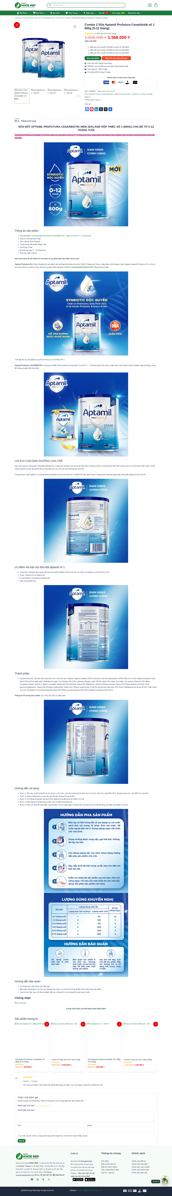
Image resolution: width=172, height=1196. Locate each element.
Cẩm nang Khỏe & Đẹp (110, 1170)
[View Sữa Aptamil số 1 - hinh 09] (55, 96)
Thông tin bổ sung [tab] (28, 121)
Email (90, 1125)
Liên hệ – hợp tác (107, 1173)
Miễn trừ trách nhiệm (109, 1167)
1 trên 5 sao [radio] (38, 1106)
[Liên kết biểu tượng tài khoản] (150, 5)
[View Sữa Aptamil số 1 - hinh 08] (71, 96)
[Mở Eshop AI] (165, 1180)
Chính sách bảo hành (140, 1164)
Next (78, 96)
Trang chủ (18, 18)
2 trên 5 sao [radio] (40, 1106)
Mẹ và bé (38, 18)
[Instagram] (37, 1179)
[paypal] (135, 1191)
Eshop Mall (81, 1190)
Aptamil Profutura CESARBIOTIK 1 (51, 360)
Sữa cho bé (60, 18)
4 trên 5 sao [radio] (45, 1106)
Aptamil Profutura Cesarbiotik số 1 (101, 94)
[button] (28, 13)
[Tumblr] (43, 1179)
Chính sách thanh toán (140, 1170)
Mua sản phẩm (93, 58)
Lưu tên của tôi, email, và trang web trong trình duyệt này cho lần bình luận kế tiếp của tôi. (54, 1136)
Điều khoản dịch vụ (108, 1164)
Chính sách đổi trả (139, 1161)
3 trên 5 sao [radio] (43, 1106)
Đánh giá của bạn (27, 1105)
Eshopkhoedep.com (94, 1190)
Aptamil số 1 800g (139, 94)
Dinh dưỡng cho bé (48, 18)
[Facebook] (32, 1179)
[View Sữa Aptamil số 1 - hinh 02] (38, 96)
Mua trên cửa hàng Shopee (116, 58)
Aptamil (98, 100)
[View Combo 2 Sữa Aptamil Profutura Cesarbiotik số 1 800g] (22, 96)
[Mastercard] (130, 1191)
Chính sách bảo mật (139, 1173)
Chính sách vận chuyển (141, 1167)
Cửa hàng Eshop (28, 18)
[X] (48, 1179)
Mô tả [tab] (17, 121)
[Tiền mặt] (139, 1191)
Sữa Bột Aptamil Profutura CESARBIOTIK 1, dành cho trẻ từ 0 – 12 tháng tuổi (61, 236)
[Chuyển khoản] (144, 1191)
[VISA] (125, 1191)
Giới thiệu (105, 1161)
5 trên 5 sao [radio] (48, 1106)
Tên (20, 1125)
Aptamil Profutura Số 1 (123, 94)
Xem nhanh (31, 1054)
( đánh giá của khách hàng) (105, 33)
